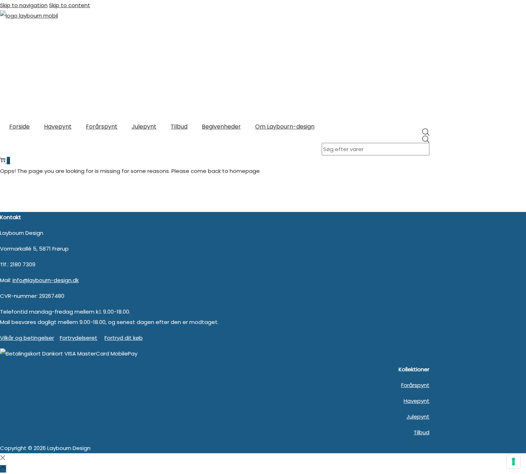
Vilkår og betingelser (27, 338)
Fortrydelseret (78, 338)
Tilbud (421, 432)
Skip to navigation (24, 5)
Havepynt (416, 401)
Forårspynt (415, 385)
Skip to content (69, 5)
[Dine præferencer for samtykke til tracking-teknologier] (513, 461)
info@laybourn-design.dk (46, 280)
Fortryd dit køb (123, 338)
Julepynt (417, 416)
